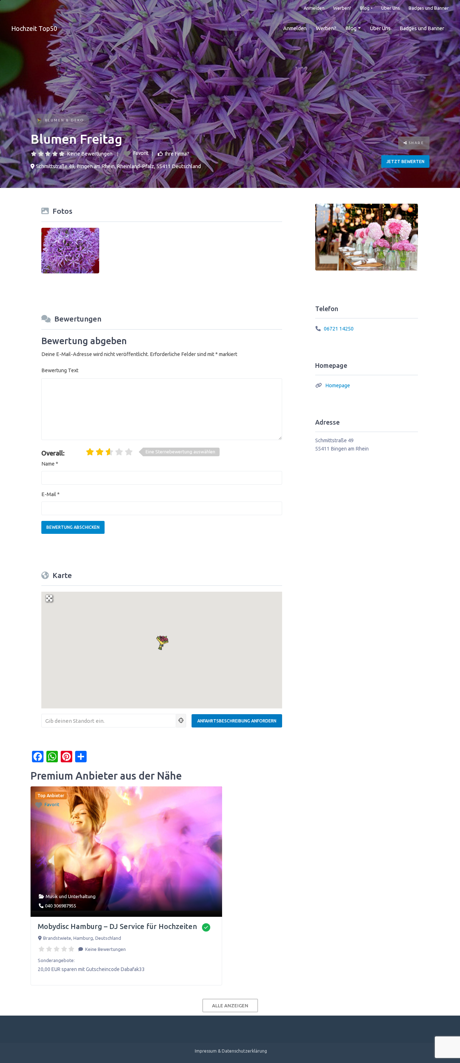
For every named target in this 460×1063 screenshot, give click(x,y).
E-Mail (50, 494)
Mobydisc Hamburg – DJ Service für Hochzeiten (117, 926)
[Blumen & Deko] (39, 121)
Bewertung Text (59, 370)
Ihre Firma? (177, 154)
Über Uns (390, 7)
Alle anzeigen (230, 1005)
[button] (162, 642)
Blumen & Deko (64, 120)
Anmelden (314, 7)
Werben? (342, 7)
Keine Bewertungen (89, 154)
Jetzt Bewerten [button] (405, 161)
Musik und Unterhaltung (71, 896)
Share (415, 143)
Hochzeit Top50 (34, 28)
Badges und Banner (429, 7)
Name (49, 464)
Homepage (337, 385)
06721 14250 (339, 329)
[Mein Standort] (181, 720)
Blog (364, 7)
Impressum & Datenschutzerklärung (231, 1051)
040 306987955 (60, 905)
